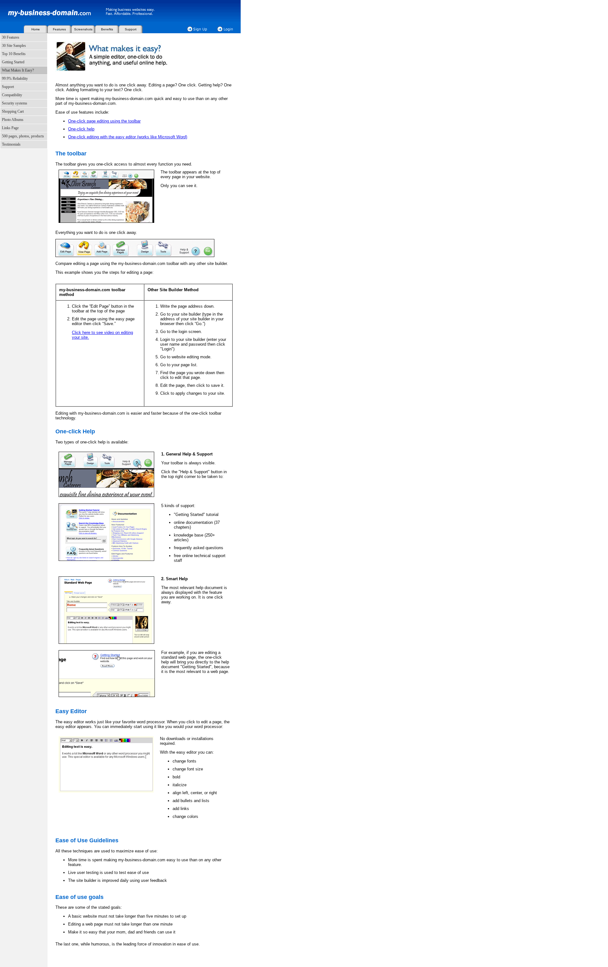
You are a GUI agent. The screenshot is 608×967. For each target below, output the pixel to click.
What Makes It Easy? (18, 70)
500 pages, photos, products (23, 136)
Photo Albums (12, 119)
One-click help (81, 129)
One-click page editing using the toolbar (104, 121)
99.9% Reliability (15, 78)
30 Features (10, 37)
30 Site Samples (14, 45)
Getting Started (13, 62)
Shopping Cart (13, 111)
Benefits (107, 29)
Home (35, 29)
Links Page (10, 128)
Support (130, 29)
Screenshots (83, 29)
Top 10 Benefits (14, 54)
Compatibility (12, 95)
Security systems (14, 103)
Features (59, 29)
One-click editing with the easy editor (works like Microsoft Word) (127, 137)
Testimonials (11, 144)
